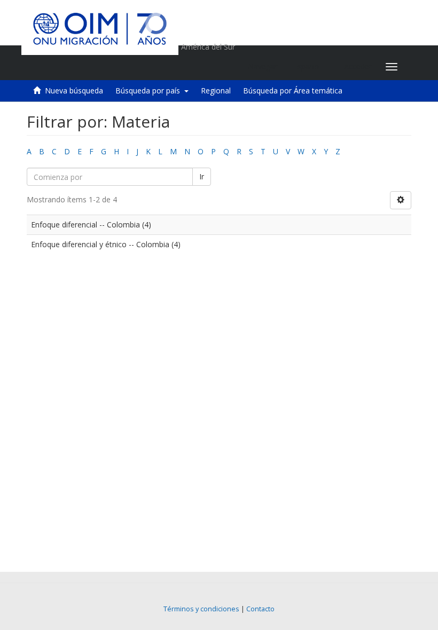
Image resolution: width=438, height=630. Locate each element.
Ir (201, 176)
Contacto (260, 608)
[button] (310, 66)
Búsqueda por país (149, 90)
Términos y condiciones (201, 608)
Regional (216, 90)
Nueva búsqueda (74, 90)
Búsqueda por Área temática (292, 90)
